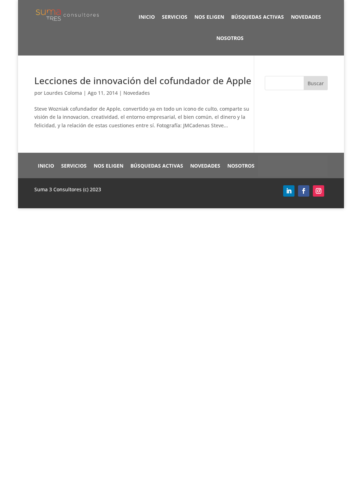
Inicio (147, 16)
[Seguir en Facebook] (303, 191)
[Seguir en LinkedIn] (288, 191)
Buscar (316, 83)
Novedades (306, 16)
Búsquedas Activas (257, 16)
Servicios (174, 16)
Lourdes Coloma (63, 92)
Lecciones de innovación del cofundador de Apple (142, 80)
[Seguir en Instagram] (318, 191)
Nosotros (230, 38)
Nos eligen (209, 16)
